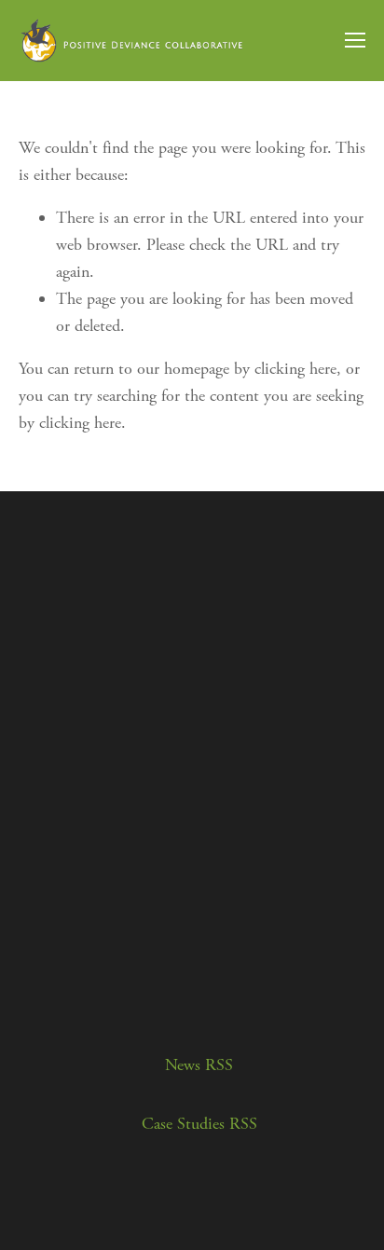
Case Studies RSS (199, 1123)
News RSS (199, 1065)
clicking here (295, 368)
